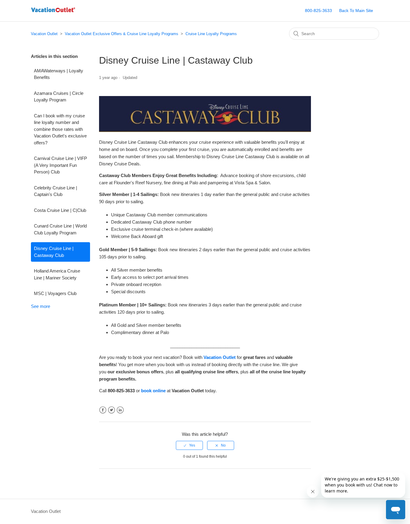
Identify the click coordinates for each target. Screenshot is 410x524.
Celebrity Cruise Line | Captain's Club (55, 191)
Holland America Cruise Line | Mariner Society (57, 274)
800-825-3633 (318, 10)
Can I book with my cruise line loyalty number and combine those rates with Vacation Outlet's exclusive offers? (60, 129)
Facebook (103, 410)
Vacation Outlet (44, 34)
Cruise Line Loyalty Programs (211, 34)
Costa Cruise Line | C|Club (60, 210)
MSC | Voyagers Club (55, 293)
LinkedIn (120, 410)
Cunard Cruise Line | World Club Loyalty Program (60, 229)
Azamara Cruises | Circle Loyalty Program (58, 97)
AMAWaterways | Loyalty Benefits (58, 74)
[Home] (53, 13)
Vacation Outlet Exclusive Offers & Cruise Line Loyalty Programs (121, 34)
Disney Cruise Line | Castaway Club (54, 252)
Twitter (111, 410)
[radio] (189, 445)
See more (40, 306)
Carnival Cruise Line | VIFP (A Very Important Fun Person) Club (60, 165)
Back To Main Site (356, 10)
